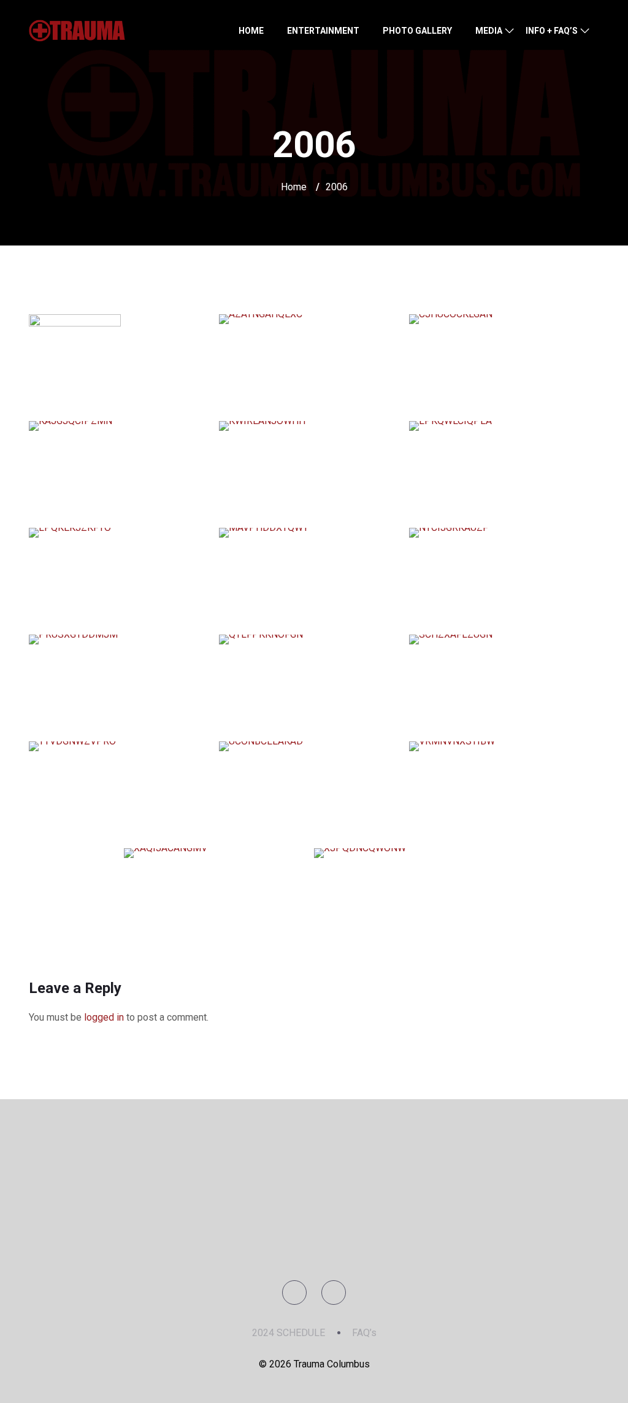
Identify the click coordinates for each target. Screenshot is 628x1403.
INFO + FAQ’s (552, 31)
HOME (251, 31)
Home (294, 187)
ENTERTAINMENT (323, 31)
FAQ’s (364, 1333)
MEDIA (488, 31)
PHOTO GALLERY (417, 31)
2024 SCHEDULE (288, 1333)
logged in (104, 1017)
